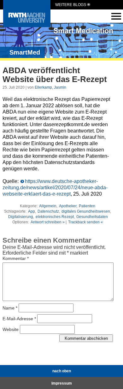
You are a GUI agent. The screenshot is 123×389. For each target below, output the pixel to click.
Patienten (87, 206)
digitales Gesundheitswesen (86, 211)
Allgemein (47, 206)
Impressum (61, 383)
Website (11, 329)
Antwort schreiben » (48, 222)
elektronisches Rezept (55, 217)
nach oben (61, 371)
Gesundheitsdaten (92, 217)
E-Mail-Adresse (19, 318)
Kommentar (16, 258)
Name (10, 307)
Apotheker (67, 206)
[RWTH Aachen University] (26, 25)
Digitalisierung (20, 217)
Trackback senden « (85, 222)
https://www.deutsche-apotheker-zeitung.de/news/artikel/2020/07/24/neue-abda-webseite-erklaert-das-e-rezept (55, 188)
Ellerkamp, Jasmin (50, 87)
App (31, 211)
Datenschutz (48, 211)
